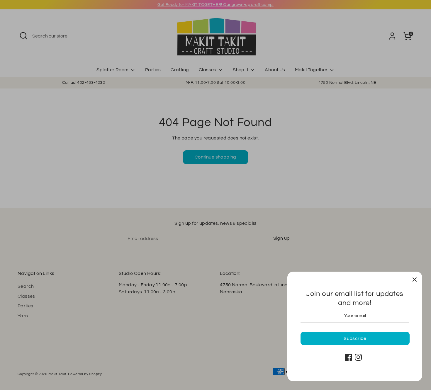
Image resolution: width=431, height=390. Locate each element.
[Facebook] (348, 357)
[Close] (414, 279)
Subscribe (355, 338)
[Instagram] (358, 357)
